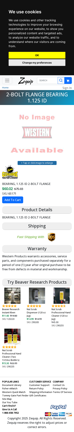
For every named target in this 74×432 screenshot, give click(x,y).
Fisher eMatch (9, 388)
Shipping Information (40, 392)
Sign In (67, 88)
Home (5, 87)
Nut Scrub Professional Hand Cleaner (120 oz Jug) (61, 314)
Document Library (11, 385)
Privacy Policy (60, 388)
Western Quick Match (14, 392)
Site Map (7, 398)
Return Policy (36, 388)
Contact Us (59, 385)
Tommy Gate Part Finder (15, 395)
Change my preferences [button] (37, 62)
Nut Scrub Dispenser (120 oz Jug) (36, 312)
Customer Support (39, 385)
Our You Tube (9, 402)
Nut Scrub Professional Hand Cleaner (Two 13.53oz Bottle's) (11, 355)
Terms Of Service (62, 392)
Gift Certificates (37, 395)
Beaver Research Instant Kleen (10, 311)
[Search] (61, 80)
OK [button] (37, 55)
